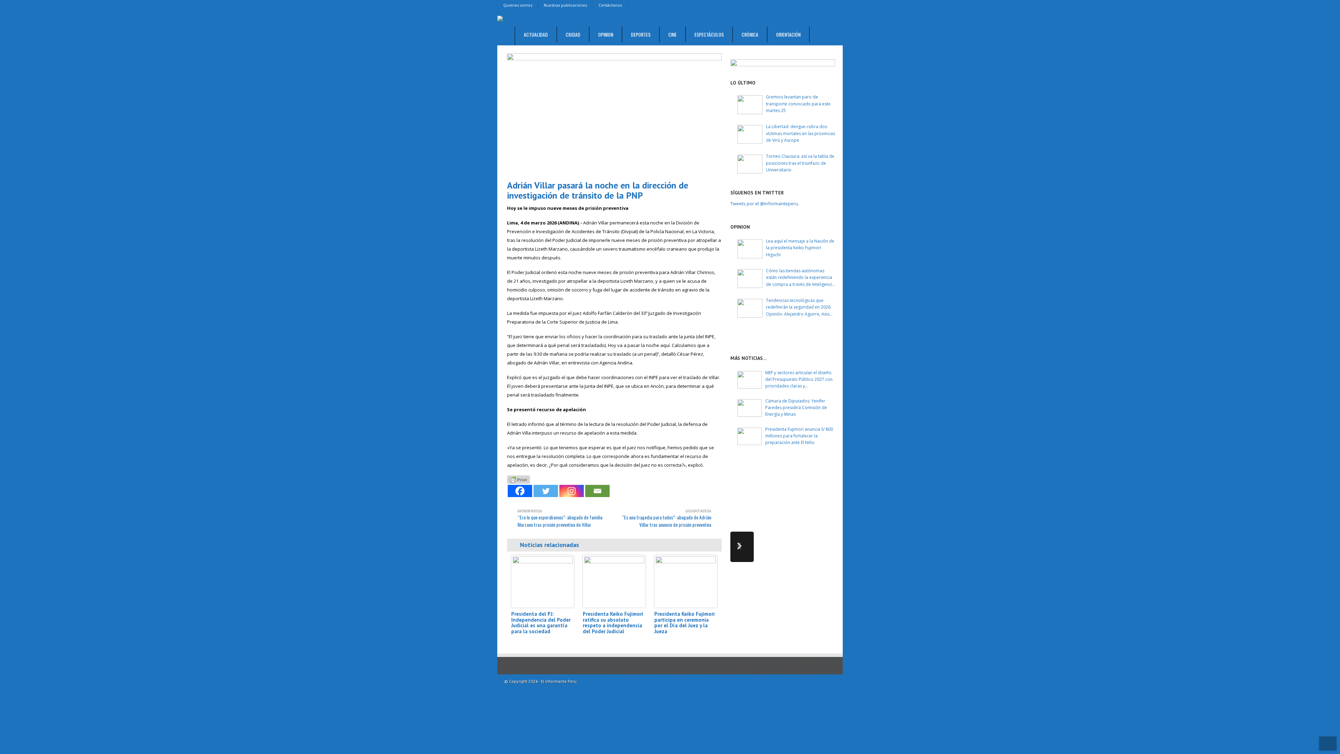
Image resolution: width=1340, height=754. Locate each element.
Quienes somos (517, 5)
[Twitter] (546, 491)
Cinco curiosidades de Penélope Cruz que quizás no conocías (809, 474)
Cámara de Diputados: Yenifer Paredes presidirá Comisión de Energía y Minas (796, 407)
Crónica (750, 34)
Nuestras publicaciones (565, 5)
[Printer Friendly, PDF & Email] (518, 479)
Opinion (605, 34)
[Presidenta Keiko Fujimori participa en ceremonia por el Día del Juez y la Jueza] (685, 581)
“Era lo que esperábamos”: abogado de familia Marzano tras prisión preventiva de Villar (560, 518)
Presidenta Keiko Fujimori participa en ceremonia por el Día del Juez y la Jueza (684, 623)
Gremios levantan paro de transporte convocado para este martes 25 (798, 103)
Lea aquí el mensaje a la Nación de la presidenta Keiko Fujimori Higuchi (800, 247)
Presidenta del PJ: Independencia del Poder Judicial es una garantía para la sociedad (541, 623)
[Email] (597, 491)
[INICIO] (506, 36)
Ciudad (573, 34)
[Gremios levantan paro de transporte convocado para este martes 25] (749, 104)
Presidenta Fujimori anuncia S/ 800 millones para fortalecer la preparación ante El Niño (799, 435)
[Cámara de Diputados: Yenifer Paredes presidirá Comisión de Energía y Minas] (749, 408)
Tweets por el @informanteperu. (764, 203)
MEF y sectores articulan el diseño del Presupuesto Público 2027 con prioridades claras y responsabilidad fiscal (799, 380)
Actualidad (536, 34)
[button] (742, 547)
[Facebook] (520, 491)
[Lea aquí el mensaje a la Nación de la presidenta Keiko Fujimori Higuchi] (749, 248)
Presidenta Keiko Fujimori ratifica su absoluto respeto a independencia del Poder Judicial (613, 623)
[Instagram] (571, 491)
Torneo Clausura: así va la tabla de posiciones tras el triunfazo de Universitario (800, 162)
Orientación (788, 34)
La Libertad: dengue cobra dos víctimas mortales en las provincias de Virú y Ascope (800, 133)
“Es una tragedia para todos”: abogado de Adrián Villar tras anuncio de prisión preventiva (666, 518)
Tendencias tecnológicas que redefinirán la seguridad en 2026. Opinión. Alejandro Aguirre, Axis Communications (799, 307)
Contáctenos (610, 5)
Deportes (640, 34)
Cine (672, 34)
